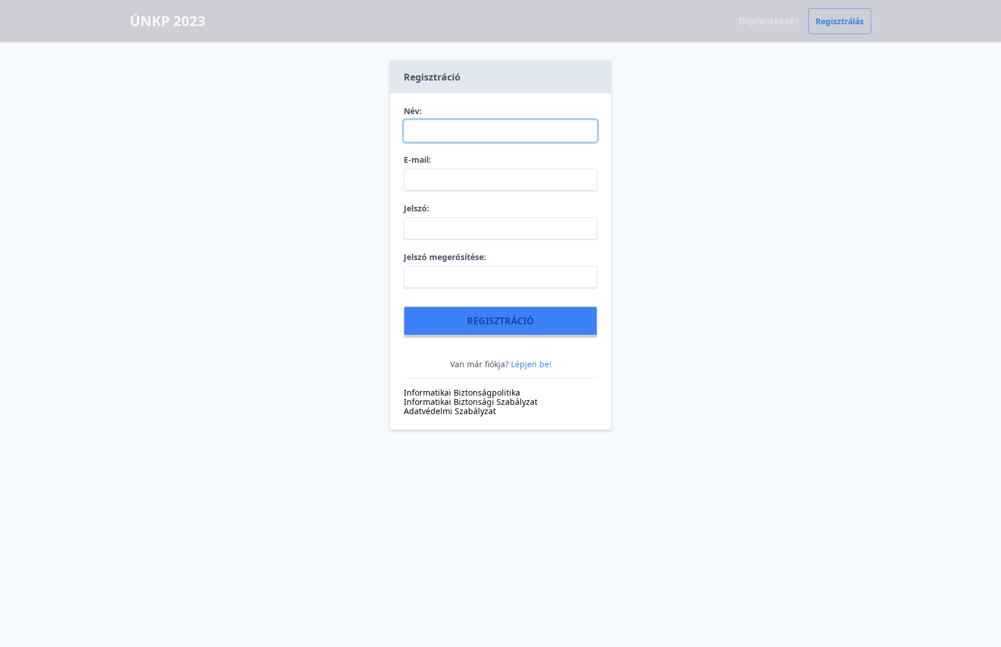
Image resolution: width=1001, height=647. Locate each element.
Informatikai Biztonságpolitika (462, 392)
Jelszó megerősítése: (445, 257)
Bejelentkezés (769, 20)
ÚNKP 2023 (168, 20)
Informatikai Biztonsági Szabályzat (471, 401)
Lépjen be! (531, 364)
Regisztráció (500, 321)
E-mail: (417, 160)
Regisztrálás (840, 21)
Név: (413, 111)
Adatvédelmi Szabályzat (450, 410)
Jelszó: (416, 208)
